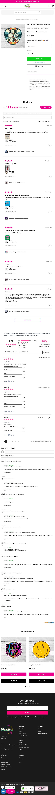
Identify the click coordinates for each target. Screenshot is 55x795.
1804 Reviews (12, 347)
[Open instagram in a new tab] (5, 749)
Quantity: (29, 50)
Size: (28, 42)
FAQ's (20, 762)
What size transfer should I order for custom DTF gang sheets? (13, 511)
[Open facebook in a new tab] (2, 749)
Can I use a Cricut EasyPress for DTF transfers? (10, 556)
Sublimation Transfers (24, 747)
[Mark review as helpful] (50, 145)
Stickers (21, 749)
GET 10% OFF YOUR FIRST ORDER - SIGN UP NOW (27, 1)
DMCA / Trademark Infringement (8, 767)
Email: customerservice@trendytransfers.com (10, 744)
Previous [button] (3, 653)
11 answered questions (33, 28)
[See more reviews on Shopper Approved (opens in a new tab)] (13, 381)
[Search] (6, 6)
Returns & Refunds (5, 764)
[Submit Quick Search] (39, 12)
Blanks (20, 742)
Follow (2, 462)
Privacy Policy (4, 757)
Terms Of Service (5, 760)
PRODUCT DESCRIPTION (40, 72)
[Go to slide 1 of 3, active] (25, 686)
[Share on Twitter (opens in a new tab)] (11, 381)
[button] (40, 40)
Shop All (21, 729)
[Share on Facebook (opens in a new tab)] (9, 381)
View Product (14, 674)
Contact (21, 760)
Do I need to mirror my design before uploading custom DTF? (13, 543)
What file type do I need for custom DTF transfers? (11, 527)
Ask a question (44, 28)
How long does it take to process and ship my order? (11, 573)
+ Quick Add (13, 681)
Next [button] (52, 653)
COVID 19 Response (42, 733)
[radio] (27, 340)
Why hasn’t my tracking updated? (7, 589)
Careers (39, 731)
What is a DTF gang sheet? (6, 606)
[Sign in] (48, 6)
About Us (40, 729)
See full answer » (7, 472)
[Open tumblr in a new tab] (9, 749)
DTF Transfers (22, 733)
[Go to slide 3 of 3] (29, 686)
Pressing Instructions (24, 757)
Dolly (20, 731)
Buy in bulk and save (41, 32)
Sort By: (40, 121)
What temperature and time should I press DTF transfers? (12, 494)
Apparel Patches (23, 735)
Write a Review (46, 352)
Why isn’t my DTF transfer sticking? (8, 478)
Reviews (3, 769)
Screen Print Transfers (24, 738)
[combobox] (27, 12)
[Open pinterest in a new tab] (12, 749)
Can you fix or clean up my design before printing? (11, 461)
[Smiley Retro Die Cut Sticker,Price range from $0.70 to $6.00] (41, 650)
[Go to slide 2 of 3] (27, 686)
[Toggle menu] (2, 6)
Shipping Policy (4, 762)
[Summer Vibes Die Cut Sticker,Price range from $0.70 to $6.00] (13, 650)
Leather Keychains (23, 745)
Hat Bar (21, 740)
